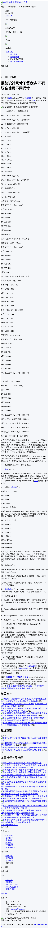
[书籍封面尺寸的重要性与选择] (13, 738)
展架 (10, 98)
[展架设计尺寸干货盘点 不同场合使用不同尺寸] (20, 718)
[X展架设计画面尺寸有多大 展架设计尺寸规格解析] (22, 699)
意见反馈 (9, 860)
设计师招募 (10, 889)
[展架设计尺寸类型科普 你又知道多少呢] (17, 704)
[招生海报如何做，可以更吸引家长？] (16, 743)
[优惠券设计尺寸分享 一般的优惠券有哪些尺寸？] (21, 815)
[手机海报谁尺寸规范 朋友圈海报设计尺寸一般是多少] (23, 796)
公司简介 (9, 835)
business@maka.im (18, 909)
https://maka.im (24, 668)
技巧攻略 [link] (12, 77)
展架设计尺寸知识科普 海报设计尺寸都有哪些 (25, 686)
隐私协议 (9, 843)
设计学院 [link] (4, 77)
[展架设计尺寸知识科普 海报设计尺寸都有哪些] (20, 723)
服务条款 (9, 840)
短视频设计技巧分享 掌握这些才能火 (16, 688)
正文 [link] (18, 77)
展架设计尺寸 (11, 677)
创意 (36, 481)
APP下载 (9, 16)
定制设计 (9, 882)
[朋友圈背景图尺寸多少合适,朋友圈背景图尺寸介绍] (22, 791)
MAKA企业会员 (11, 887)
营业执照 (9, 845)
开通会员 (9, 52)
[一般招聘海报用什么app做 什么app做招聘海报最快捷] (23, 748)
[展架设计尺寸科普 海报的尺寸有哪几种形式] (19, 708)
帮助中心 (9, 856)
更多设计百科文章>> (9, 825)
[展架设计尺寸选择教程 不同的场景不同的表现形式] (22, 713)
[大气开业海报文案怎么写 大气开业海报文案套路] (21, 810)
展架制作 (8, 589)
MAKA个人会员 (11, 884)
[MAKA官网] (14, 2)
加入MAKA (10, 847)
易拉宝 (14, 487)
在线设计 (32, 666)
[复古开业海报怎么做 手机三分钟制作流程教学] (20, 820)
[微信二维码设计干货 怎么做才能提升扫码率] (19, 806)
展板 (6, 469)
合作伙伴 (9, 838)
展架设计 (28, 98)
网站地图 (9, 858)
